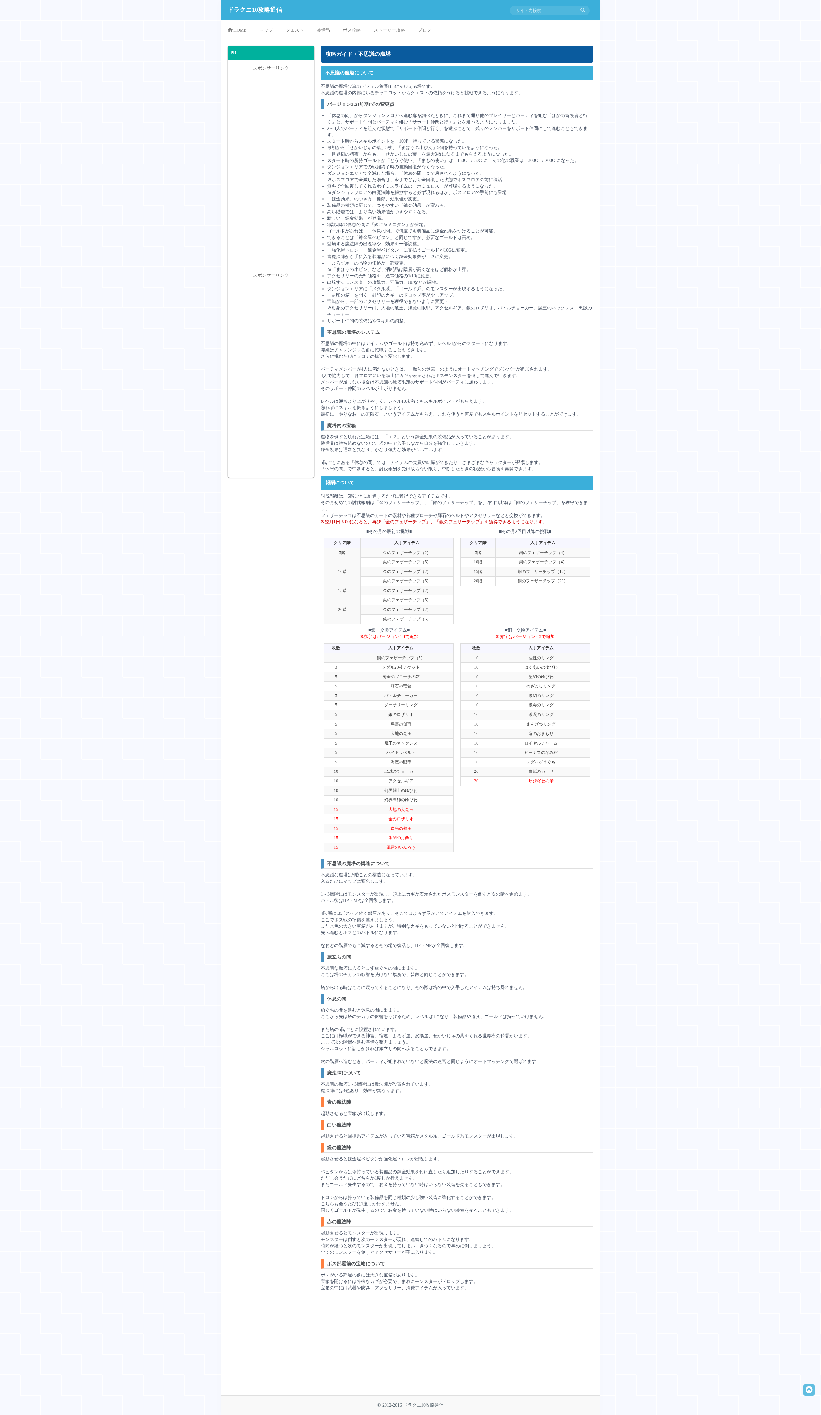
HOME (239, 30)
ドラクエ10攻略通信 (255, 9)
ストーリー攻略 (389, 30)
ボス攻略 (352, 30)
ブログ (424, 30)
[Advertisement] (389, 1346)
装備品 (323, 30)
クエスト (295, 30)
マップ (266, 30)
